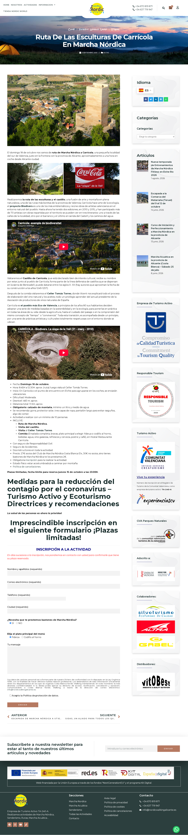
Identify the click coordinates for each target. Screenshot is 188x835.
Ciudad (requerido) (17, 607)
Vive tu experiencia (151, 477)
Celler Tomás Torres (59, 293)
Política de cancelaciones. (27, 466)
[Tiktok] (26, 824)
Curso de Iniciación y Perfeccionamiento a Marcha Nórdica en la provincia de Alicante (163, 232)
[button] (163, 8)
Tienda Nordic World (15, 11)
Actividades (30, 5)
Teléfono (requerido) (18, 595)
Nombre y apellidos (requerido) (24, 569)
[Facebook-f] (9, 824)
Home (6, 5)
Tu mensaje (13, 644)
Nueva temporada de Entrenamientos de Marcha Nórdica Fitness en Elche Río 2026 (162, 168)
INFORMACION (46, 5)
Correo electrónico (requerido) (24, 582)
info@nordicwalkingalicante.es (21, 690)
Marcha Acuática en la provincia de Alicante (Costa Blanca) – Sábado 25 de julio (162, 263)
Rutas (106, 53)
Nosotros (16, 5)
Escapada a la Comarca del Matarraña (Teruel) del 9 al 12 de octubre (161, 200)
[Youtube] (20, 824)
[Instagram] (15, 824)
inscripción (31, 460)
